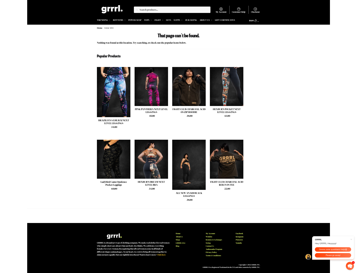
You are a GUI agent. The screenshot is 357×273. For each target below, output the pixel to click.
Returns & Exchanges (214, 240)
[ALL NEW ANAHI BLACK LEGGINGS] (189, 165)
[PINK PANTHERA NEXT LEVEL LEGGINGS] (151, 86)
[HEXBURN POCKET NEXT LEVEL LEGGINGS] (226, 86)
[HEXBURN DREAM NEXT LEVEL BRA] (151, 159)
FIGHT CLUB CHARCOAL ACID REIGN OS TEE (226, 183)
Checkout (255, 12)
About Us (179, 237)
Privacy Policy (211, 252)
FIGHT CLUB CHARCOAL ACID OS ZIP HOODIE (189, 111)
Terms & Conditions (213, 255)
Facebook (239, 233)
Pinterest (239, 240)
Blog (177, 246)
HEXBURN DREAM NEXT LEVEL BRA (151, 183)
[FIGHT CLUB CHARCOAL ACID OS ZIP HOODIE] (189, 86)
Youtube (239, 243)
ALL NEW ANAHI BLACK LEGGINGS (189, 194)
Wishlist (209, 237)
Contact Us (210, 246)
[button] (350, 266)
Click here (161, 255)
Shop (178, 240)
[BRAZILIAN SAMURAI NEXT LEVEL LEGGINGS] (113, 92)
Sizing (208, 243)
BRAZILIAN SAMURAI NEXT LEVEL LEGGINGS (113, 122)
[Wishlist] (126, 71)
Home (99, 28)
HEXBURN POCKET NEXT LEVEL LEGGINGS (227, 111)
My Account (221, 12)
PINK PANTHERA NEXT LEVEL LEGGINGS (151, 111)
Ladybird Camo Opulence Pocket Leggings (114, 183)
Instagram (239, 237)
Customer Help (238, 12)
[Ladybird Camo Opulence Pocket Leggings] (113, 159)
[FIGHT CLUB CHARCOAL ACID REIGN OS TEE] (226, 159)
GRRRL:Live (180, 243)
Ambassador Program (214, 249)
